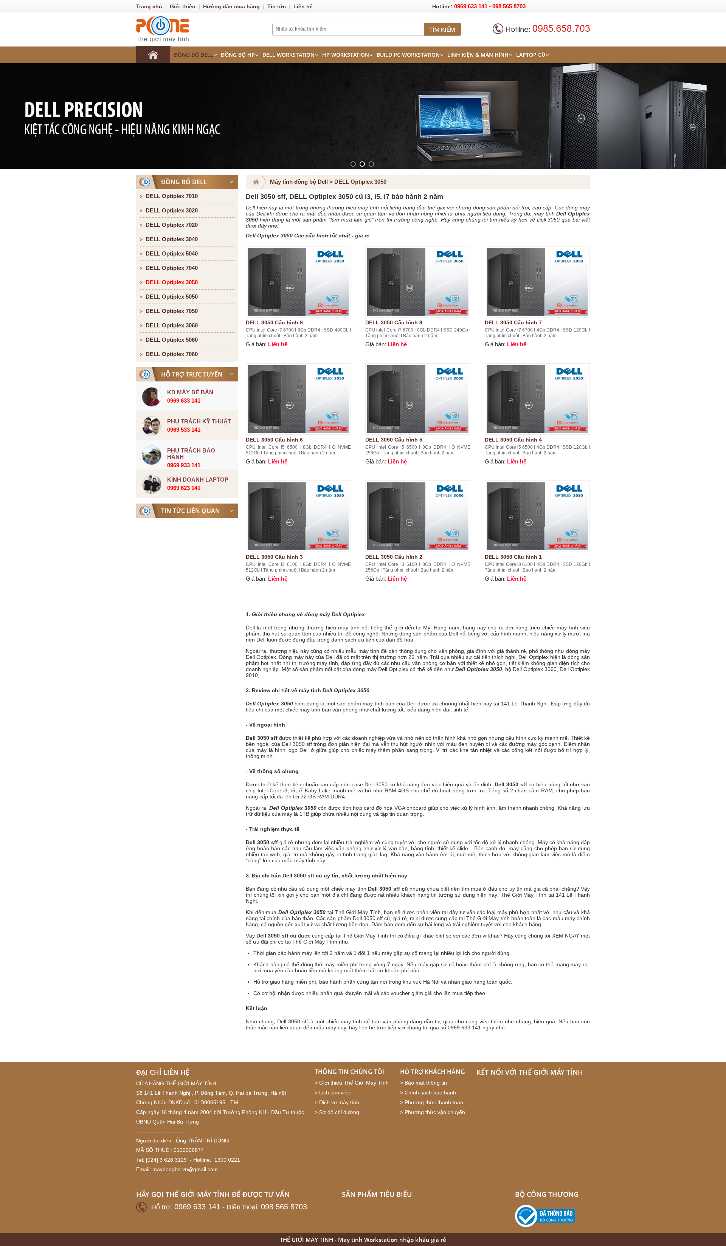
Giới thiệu (182, 6)
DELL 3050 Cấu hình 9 (274, 322)
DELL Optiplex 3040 (172, 239)
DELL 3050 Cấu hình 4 (513, 440)
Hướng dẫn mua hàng (231, 6)
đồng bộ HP (238, 54)
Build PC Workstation (408, 54)
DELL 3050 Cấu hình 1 (513, 557)
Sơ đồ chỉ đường (339, 1112)
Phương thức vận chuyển (435, 1112)
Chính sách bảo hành (430, 1092)
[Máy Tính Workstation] (153, 54)
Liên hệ (303, 6)
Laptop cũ (530, 54)
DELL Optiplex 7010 (172, 196)
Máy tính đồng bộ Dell (299, 181)
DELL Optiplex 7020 (172, 225)
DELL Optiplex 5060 (172, 339)
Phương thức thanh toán (434, 1102)
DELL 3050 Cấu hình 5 (393, 440)
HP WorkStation (345, 54)
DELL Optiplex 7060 (172, 354)
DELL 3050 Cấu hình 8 (393, 322)
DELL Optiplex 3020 (172, 210)
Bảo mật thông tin (426, 1083)
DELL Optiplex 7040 (172, 268)
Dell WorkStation (288, 54)
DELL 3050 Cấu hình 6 (274, 440)
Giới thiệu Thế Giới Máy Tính (354, 1083)
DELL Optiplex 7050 (172, 311)
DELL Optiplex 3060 (172, 325)
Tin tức (276, 6)
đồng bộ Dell (193, 54)
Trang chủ (149, 6)
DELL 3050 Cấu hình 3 (274, 557)
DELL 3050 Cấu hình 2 (393, 557)
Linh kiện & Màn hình (478, 54)
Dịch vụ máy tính (339, 1102)
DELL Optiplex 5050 (172, 296)
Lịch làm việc (334, 1092)
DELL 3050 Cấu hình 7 (513, 322)
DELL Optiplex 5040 (172, 253)
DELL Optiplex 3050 (172, 282)
